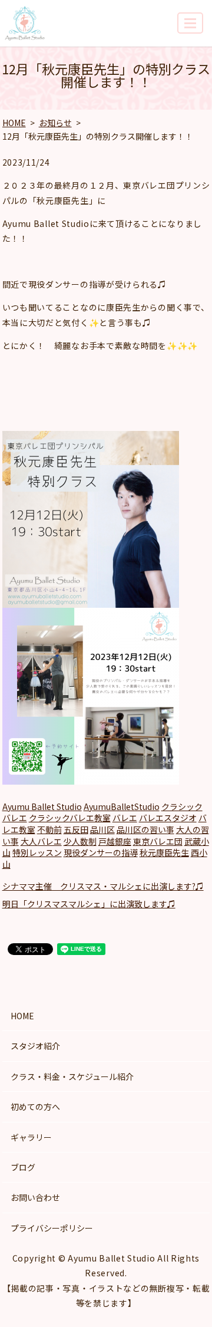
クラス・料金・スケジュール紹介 (72, 1076)
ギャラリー (31, 1137)
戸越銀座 (114, 841)
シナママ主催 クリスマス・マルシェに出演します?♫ (103, 886)
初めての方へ (35, 1106)
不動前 (49, 829)
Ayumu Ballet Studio (42, 806)
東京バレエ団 (158, 841)
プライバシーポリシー (52, 1228)
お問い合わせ (35, 1197)
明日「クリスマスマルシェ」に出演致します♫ (88, 904)
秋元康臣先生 (164, 852)
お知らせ (55, 123)
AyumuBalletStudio (122, 806)
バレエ (124, 818)
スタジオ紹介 (35, 1046)
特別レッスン (37, 852)
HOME (14, 123)
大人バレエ (41, 841)
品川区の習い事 (145, 829)
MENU (190, 23)
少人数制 (80, 841)
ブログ (23, 1167)
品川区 (102, 829)
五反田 (76, 829)
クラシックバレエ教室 (70, 818)
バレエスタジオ (168, 818)
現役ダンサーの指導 (101, 852)
